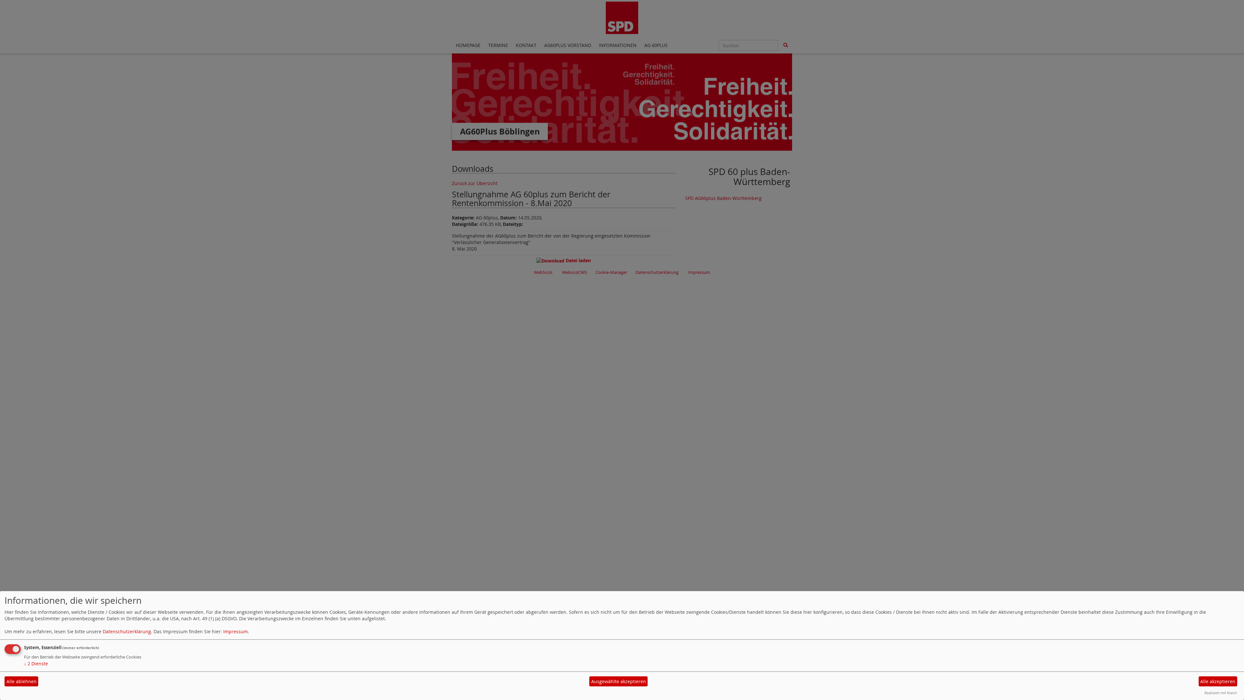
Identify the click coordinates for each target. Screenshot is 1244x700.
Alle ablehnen (21, 681)
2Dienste (36, 663)
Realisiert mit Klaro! (1220, 692)
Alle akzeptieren (1217, 681)
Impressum (235, 631)
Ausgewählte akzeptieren (618, 681)
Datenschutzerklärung (127, 631)
